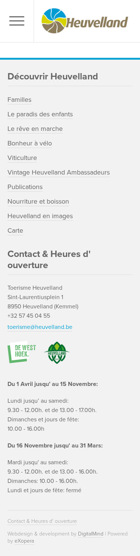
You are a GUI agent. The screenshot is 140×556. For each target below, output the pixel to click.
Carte (15, 230)
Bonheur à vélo (29, 143)
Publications (25, 187)
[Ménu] (19, 21)
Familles (19, 99)
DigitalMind (90, 534)
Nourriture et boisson (38, 201)
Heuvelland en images (40, 216)
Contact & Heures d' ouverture (42, 521)
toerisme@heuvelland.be (39, 327)
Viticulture (22, 158)
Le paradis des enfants (40, 114)
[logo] (85, 21)
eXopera (24, 541)
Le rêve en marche (35, 129)
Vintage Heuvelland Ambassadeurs (58, 172)
